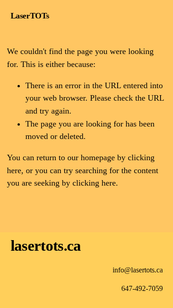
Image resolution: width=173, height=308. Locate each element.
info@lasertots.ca (138, 270)
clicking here (94, 182)
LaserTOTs (30, 15)
